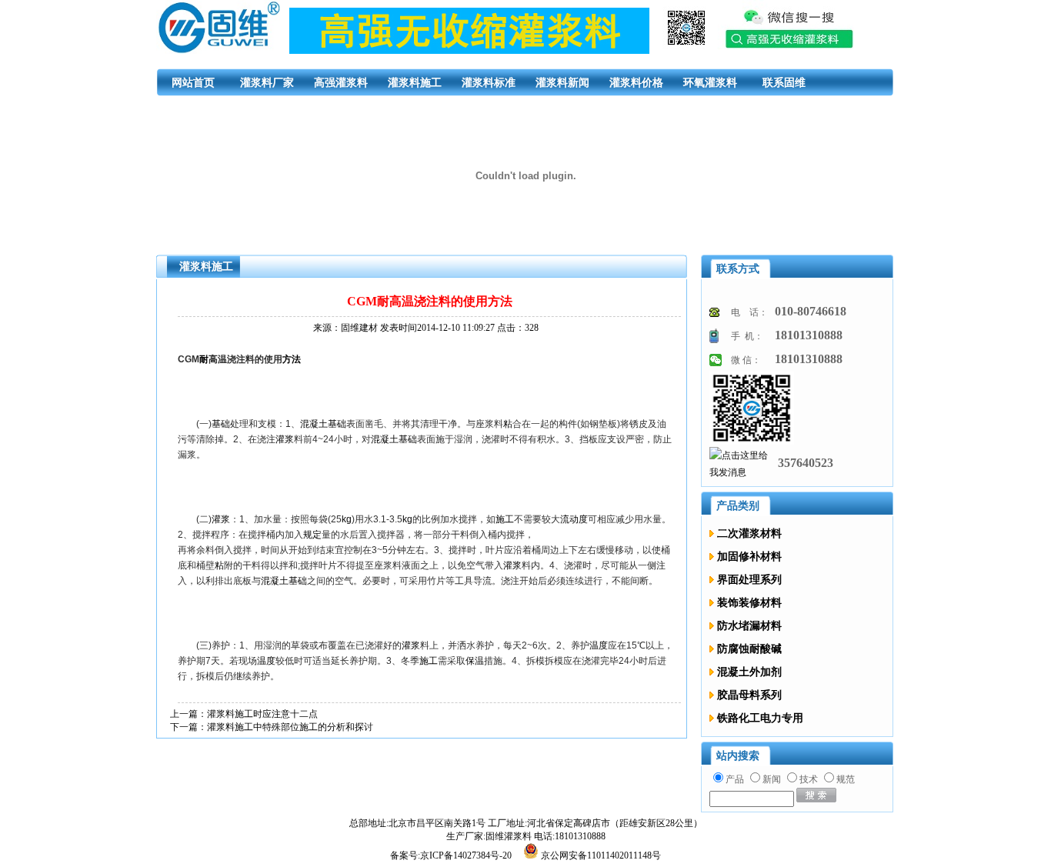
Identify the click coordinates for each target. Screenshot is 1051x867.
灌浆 (284, 439)
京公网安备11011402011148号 (601, 855)
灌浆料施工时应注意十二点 (262, 714)
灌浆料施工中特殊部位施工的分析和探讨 (290, 727)
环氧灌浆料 (710, 82)
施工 (504, 519)
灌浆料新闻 (562, 82)
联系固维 (784, 82)
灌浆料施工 (415, 82)
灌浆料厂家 (267, 82)
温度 (598, 645)
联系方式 (737, 269)
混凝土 (314, 423)
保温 (474, 660)
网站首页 (193, 82)
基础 (221, 423)
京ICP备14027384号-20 (467, 855)
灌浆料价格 (636, 82)
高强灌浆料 (341, 82)
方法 (291, 359)
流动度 (574, 519)
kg (347, 519)
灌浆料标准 (488, 82)
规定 (312, 534)
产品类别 (737, 506)
